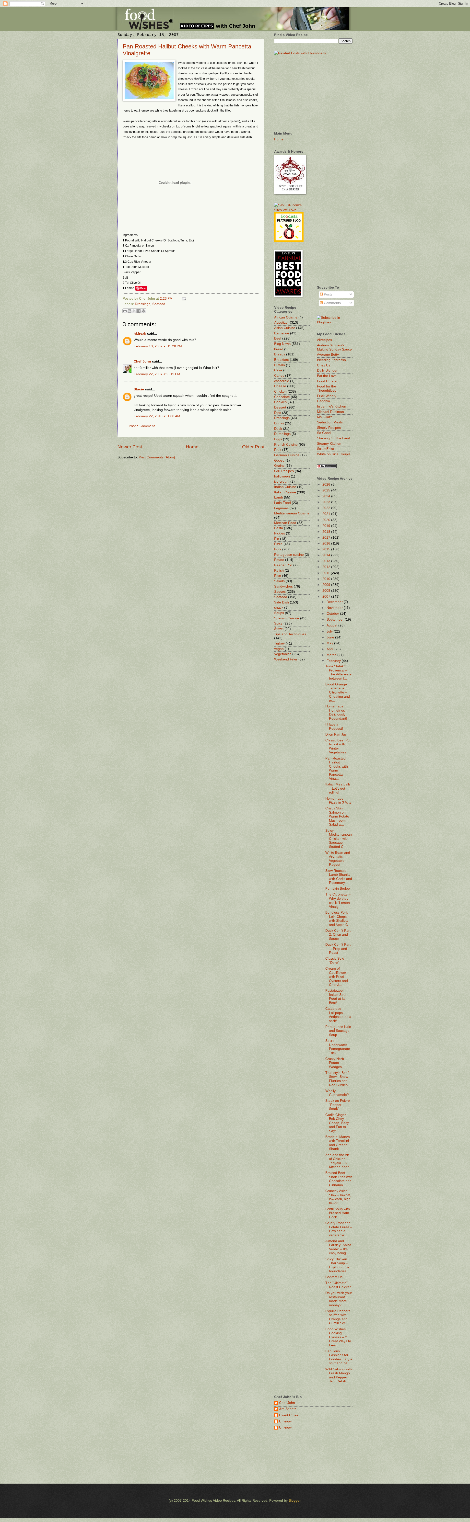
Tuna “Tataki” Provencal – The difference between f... (338, 672)
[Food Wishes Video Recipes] (334, 322)
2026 (326, 484)
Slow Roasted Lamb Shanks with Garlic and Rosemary (338, 877)
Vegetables (282, 654)
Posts (327, 294)
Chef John (142, 361)
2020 (326, 520)
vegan (279, 649)
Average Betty (328, 354)
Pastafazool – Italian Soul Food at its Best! (335, 997)
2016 (326, 543)
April (330, 649)
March (332, 655)
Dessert (280, 407)
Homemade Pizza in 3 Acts (338, 801)
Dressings (142, 304)
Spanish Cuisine (286, 618)
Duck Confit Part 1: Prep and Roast (338, 948)
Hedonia (323, 401)
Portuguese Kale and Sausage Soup (338, 1031)
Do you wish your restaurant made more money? (338, 1299)
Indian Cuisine (285, 487)
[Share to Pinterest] (143, 310)
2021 (326, 514)
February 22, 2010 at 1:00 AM (157, 416)
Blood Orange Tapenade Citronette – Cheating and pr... (337, 692)
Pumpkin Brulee (337, 888)
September (336, 619)
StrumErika (325, 449)
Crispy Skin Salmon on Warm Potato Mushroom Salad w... (337, 816)
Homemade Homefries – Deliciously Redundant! (336, 712)
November (335, 608)
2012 (326, 567)
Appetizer (281, 322)
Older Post (253, 446)
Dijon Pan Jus (336, 734)
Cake (278, 370)
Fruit (277, 450)
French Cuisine (286, 444)
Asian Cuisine (284, 328)
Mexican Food (285, 523)
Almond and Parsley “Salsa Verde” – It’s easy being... (338, 1247)
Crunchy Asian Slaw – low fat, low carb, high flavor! (338, 1197)
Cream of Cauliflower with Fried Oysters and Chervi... (336, 977)
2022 (326, 508)
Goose (279, 460)
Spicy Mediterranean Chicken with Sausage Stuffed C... (338, 839)
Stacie (139, 389)
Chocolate (282, 397)
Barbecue (281, 333)
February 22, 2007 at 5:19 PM (157, 374)
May (330, 643)
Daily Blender (327, 370)
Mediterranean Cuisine (291, 513)
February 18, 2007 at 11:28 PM (158, 346)
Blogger (294, 1500)
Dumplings (282, 434)
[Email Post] (183, 298)
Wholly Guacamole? (337, 1093)
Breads (279, 354)
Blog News (282, 344)
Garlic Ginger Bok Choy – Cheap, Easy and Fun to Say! (337, 1123)
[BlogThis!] (129, 310)
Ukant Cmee (288, 1415)
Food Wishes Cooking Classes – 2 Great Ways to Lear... (338, 1337)
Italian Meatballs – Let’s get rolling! (338, 788)
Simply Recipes (329, 428)
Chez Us (323, 365)
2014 (326, 555)
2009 (326, 585)
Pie (276, 539)
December (335, 602)
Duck (278, 429)
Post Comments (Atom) (157, 457)
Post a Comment (142, 426)
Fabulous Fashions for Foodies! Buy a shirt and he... (338, 1357)
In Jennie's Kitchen (331, 406)
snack (278, 607)
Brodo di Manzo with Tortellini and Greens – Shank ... (337, 1143)
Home (192, 446)
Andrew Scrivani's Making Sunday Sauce (334, 347)
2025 (326, 490)
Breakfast (281, 360)
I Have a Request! (334, 726)
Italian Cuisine (285, 492)
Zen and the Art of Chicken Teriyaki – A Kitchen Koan (337, 1161)
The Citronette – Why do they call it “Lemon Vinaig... (338, 901)
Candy (279, 375)
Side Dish (281, 602)
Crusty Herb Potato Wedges (334, 1063)
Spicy (278, 623)
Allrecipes (324, 340)
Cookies (280, 402)
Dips (277, 413)
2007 (326, 596)
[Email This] (124, 310)
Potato (279, 560)
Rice (277, 576)
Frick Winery (326, 396)
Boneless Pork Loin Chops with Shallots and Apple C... (338, 919)
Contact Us (333, 1277)
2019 (326, 526)
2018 (326, 532)
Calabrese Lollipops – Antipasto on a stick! (338, 1015)
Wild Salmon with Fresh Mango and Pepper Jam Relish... (338, 1375)
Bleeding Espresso (331, 360)
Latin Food (282, 503)
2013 (326, 561)
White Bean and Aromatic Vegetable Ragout (337, 859)
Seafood (158, 304)
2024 (326, 496)
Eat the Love (327, 376)
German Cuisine (286, 455)
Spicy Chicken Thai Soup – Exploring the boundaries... (337, 1265)
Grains (279, 465)
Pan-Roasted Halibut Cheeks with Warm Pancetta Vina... (336, 769)
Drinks (279, 423)
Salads (279, 581)
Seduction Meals (330, 422)
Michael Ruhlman (330, 412)
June (331, 637)
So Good (324, 433)
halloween (282, 476)
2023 (326, 502)
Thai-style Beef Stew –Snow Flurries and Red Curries (337, 1079)
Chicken (280, 391)
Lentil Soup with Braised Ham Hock (337, 1213)
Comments (332, 303)
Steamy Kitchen (329, 443)
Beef (277, 338)
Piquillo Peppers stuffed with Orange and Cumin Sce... (337, 1317)
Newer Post (130, 446)
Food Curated (328, 381)
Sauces (280, 591)
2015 (326, 549)
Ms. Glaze (325, 417)
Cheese (280, 386)
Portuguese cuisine (289, 555)
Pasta (278, 528)
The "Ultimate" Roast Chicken (338, 1285)
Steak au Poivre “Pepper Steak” (337, 1105)
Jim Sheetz (287, 1409)
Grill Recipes (284, 471)
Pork (277, 549)
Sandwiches (283, 586)
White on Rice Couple (334, 454)
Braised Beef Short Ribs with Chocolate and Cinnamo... (338, 1179)
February (334, 661)
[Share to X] (134, 310)
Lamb (278, 497)
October (333, 613)
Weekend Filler (285, 659)
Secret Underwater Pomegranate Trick (337, 1047)
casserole (281, 381)
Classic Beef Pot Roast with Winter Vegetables (338, 746)
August (332, 625)
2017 (326, 537)
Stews (278, 629)
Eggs (278, 439)
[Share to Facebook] (138, 310)
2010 (326, 579)
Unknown (286, 1421)
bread (278, 349)
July (330, 631)
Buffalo (279, 365)
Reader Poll (283, 565)
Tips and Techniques (290, 634)
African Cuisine (285, 317)
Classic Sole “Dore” (334, 961)
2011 (326, 573)
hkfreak (140, 333)
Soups (279, 613)
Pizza (278, 544)
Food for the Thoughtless (326, 388)
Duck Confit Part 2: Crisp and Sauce (338, 935)
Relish (279, 570)
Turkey (279, 643)
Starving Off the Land (333, 438)
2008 (326, 590)
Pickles (279, 533)
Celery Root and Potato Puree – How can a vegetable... (338, 1229)
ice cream (281, 481)
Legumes (281, 508)
